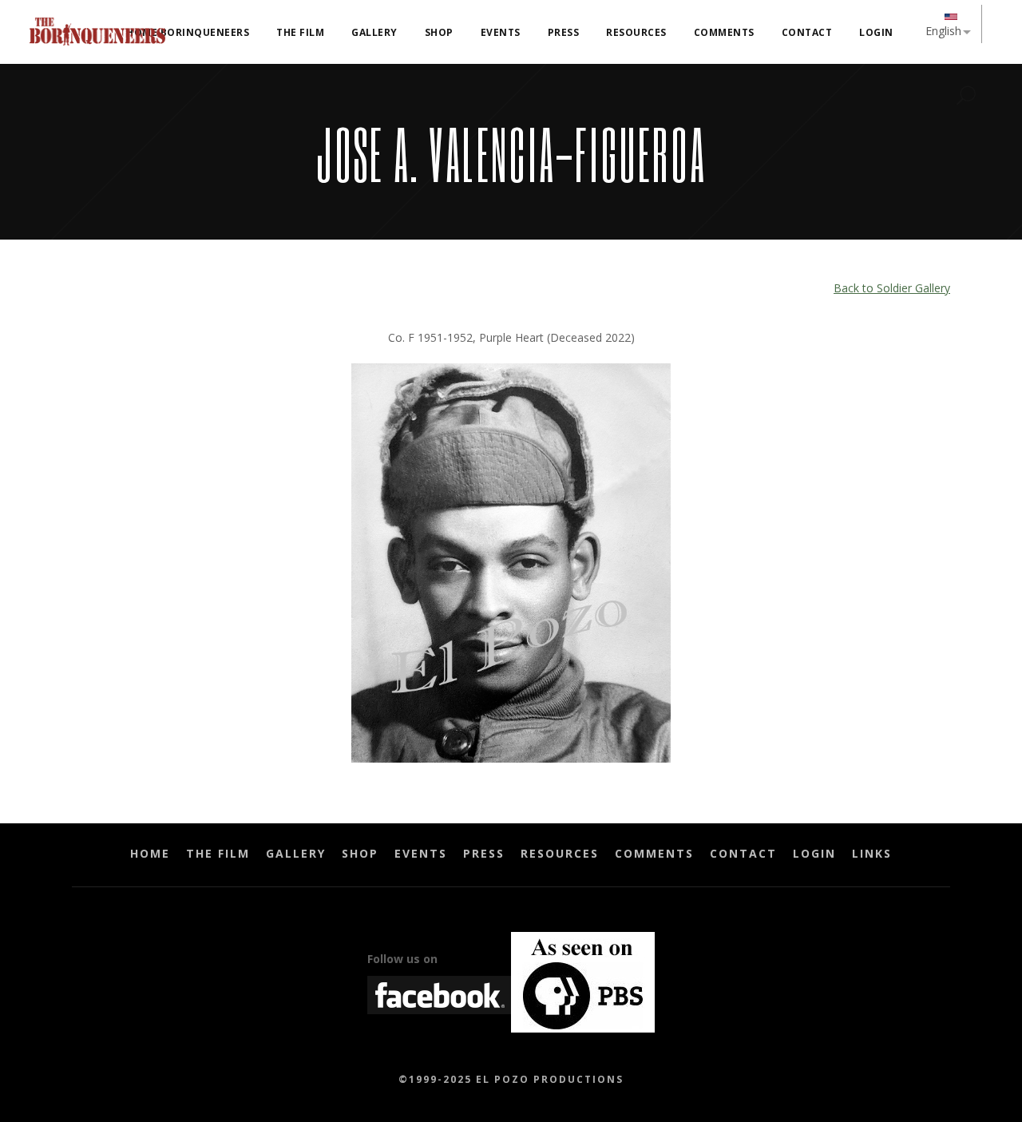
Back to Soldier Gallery (892, 287)
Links (872, 853)
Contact (743, 853)
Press (484, 853)
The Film (218, 853)
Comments (654, 853)
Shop (360, 853)
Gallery (296, 853)
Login (814, 853)
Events (420, 853)
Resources (560, 853)
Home (150, 853)
